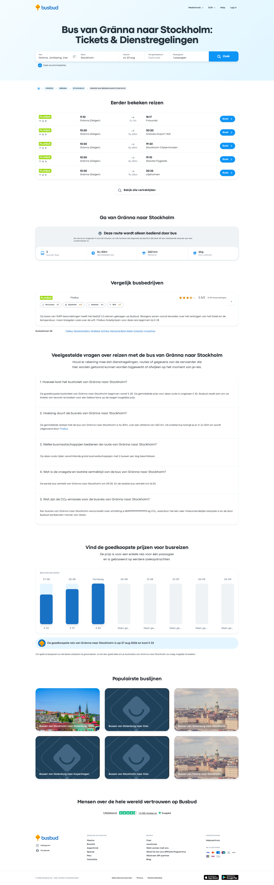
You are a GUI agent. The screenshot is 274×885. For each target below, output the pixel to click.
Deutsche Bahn (82, 331)
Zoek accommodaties (54, 65)
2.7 (119, 305)
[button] (74, 56)
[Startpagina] (39, 88)
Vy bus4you (149, 331)
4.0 (80, 305)
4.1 (58, 305)
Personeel (49, 305)
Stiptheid (72, 305)
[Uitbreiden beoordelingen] (231, 301)
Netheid (94, 305)
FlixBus (74, 298)
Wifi (114, 305)
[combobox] (53, 56)
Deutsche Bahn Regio (121, 331)
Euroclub (138, 331)
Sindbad (95, 331)
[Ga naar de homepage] (47, 7)
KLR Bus (105, 331)
